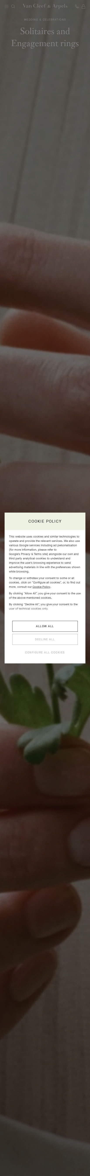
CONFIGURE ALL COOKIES (45, 652)
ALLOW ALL (45, 626)
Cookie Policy (41, 587)
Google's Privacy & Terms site (28, 554)
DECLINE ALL (45, 639)
